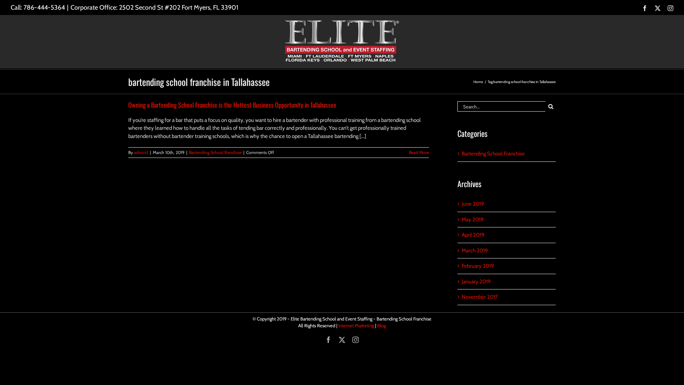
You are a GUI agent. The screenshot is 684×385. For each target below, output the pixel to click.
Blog (381, 325)
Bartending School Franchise (215, 152)
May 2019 (473, 219)
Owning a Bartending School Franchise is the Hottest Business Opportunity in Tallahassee (232, 104)
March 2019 (475, 250)
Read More (419, 152)
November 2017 (480, 297)
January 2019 (476, 281)
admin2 (141, 152)
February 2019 (478, 266)
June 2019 (473, 204)
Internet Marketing (356, 325)
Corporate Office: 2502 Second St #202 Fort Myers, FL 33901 (154, 7)
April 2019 (473, 235)
